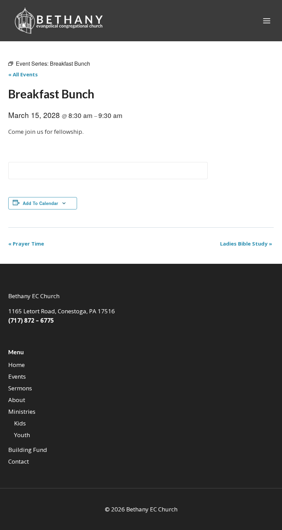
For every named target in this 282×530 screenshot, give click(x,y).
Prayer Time (26, 243)
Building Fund (27, 450)
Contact (18, 461)
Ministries (21, 411)
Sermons (20, 388)
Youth (22, 435)
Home (16, 365)
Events (17, 376)
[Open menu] (266, 20)
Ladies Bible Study (246, 243)
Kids (20, 423)
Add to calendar (40, 203)
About (16, 400)
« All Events (23, 74)
